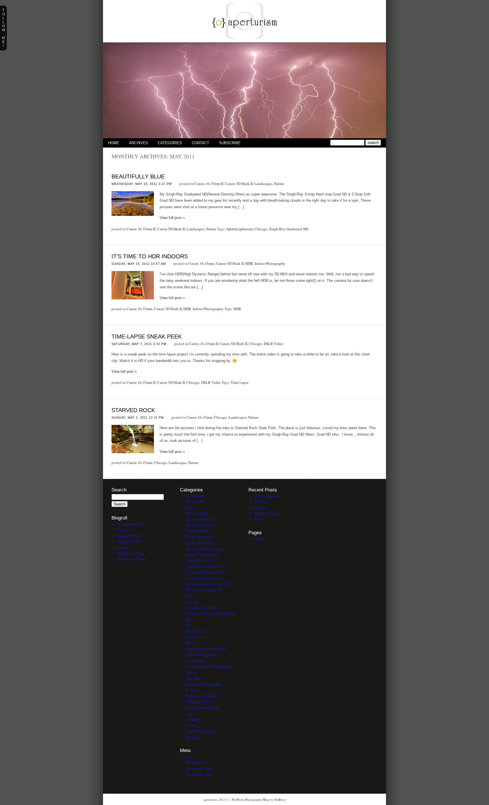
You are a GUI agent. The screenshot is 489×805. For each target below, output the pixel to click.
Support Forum (129, 542)
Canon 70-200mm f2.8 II (205, 549)
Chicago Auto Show (202, 608)
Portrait (192, 690)
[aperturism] (244, 41)
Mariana (260, 508)
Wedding (193, 737)
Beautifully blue (138, 176)
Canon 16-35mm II (208, 183)
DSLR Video (273, 343)
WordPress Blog (130, 553)
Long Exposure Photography (209, 667)
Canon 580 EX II (199, 531)
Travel (191, 725)
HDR (249, 263)
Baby (190, 508)
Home (113, 143)
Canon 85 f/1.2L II (200, 561)
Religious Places (199, 702)
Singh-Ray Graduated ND (288, 228)
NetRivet (280, 799)
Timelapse (194, 719)
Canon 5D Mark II (239, 183)
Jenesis (260, 502)
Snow (190, 714)
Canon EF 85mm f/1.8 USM (208, 584)
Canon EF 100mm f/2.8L (206, 567)
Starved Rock (133, 410)
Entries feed (195, 763)
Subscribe (230, 143)
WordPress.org (198, 774)
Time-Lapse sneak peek (146, 336)
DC (188, 619)
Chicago (260, 228)
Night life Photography (204, 684)
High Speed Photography (206, 649)
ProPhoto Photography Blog (250, 799)
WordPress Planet (132, 559)
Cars (189, 596)
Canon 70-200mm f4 (202, 555)
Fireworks (193, 637)
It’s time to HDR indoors (149, 256)
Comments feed (199, 768)
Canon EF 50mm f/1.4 (204, 578)
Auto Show (194, 502)
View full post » (172, 218)
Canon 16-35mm (201, 263)
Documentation (129, 524)
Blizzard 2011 (197, 514)
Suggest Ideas (129, 536)
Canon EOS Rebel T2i (204, 590)
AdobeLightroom (239, 228)
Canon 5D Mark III (201, 543)
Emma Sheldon (266, 496)
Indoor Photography (270, 263)
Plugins (123, 530)
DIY (189, 625)
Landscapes (263, 183)
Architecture (195, 496)
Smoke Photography (202, 708)
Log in (191, 757)
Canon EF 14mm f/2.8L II (206, 572)
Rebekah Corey (266, 514)
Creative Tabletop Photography (211, 614)
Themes (123, 548)
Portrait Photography (202, 696)
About (259, 539)
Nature (279, 183)
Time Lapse (239, 382)
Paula (258, 520)
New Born (193, 678)
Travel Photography (202, 731)
